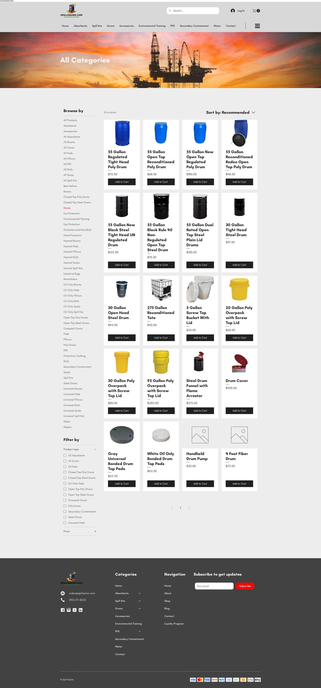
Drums (119, 608)
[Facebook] (62, 610)
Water (118, 646)
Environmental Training (128, 623)
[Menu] (257, 26)
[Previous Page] (172, 507)
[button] (256, 10)
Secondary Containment (129, 639)
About (167, 593)
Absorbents (122, 593)
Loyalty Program (174, 623)
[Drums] (140, 608)
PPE (117, 631)
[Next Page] (189, 507)
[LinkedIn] (80, 610)
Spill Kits (120, 600)
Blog (167, 608)
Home (118, 585)
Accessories (122, 616)
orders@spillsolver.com (82, 593)
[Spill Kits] (140, 601)
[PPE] (140, 631)
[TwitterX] (74, 610)
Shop (167, 600)
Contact (120, 654)
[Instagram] (68, 610)
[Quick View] (122, 133)
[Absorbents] (140, 593)
